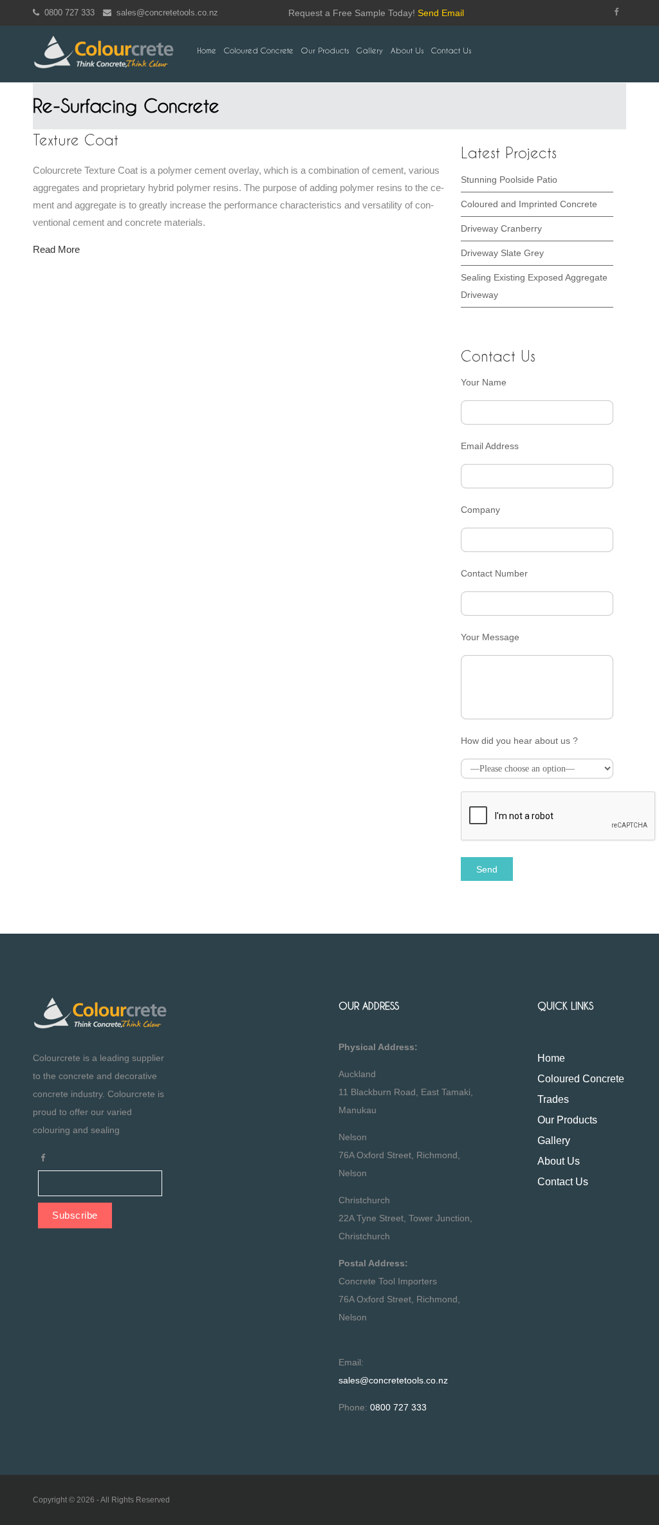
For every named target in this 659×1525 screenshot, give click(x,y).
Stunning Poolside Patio (509, 179)
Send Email (441, 13)
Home (206, 50)
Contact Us (451, 50)
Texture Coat (75, 140)
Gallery (370, 50)
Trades (553, 1099)
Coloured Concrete (258, 50)
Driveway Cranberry (501, 228)
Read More (56, 249)
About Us (407, 50)
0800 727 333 (67, 12)
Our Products (325, 50)
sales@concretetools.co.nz (164, 12)
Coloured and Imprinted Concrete (529, 204)
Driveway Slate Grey (502, 253)
